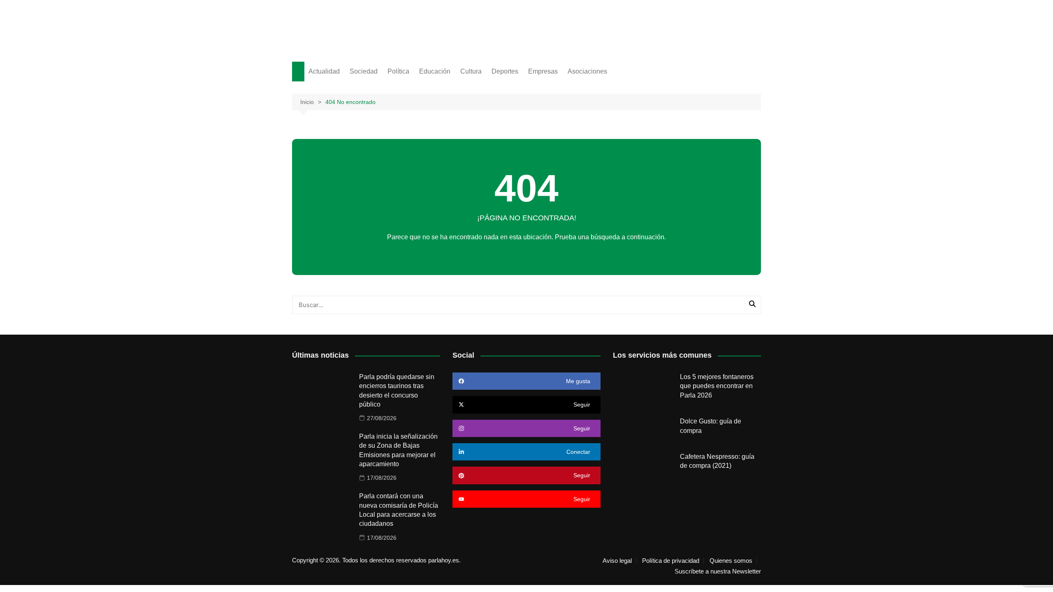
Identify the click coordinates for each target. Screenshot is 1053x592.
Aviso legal (617, 560)
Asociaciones (587, 71)
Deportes (505, 71)
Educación (434, 71)
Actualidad (324, 71)
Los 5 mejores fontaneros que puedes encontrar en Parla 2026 (717, 386)
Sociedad (364, 71)
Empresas (543, 71)
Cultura (471, 71)
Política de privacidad (670, 560)
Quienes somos (731, 560)
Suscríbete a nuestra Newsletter (718, 571)
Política (398, 71)
